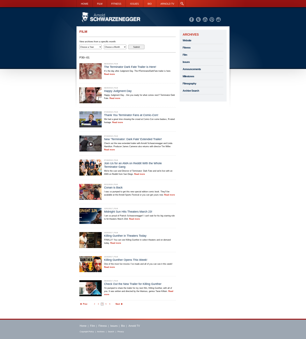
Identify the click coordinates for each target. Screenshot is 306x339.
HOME (84, 3)
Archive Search (191, 90)
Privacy (120, 332)
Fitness (186, 47)
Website (187, 40)
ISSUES (134, 3)
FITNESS (116, 3)
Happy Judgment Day (118, 91)
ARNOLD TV (167, 3)
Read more (109, 74)
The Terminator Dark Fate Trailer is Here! (130, 66)
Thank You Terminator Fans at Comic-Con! (131, 115)
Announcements (192, 69)
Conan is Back (113, 187)
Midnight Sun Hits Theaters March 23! (128, 211)
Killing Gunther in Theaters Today (125, 235)
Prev (85, 304)
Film (185, 54)
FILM (99, 3)
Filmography (189, 83)
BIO (150, 3)
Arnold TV (134, 325)
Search (111, 332)
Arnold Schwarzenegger (111, 17)
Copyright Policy (87, 332)
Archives (101, 332)
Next (118, 304)
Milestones (188, 76)
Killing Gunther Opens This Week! (125, 259)
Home (83, 325)
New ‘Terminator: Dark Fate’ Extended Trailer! (133, 139)
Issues (186, 62)
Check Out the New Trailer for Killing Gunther (132, 284)
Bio (123, 325)
